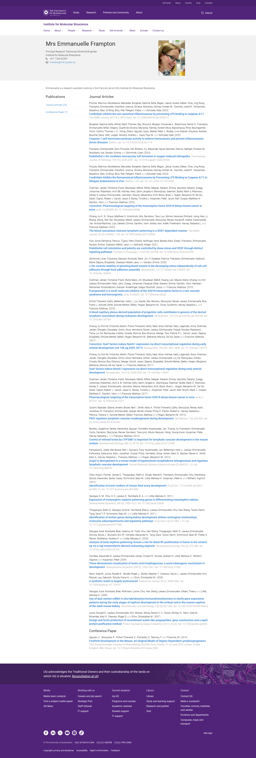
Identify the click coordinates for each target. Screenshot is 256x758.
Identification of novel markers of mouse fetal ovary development (128, 485)
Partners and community (116, 12)
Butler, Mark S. (186, 382)
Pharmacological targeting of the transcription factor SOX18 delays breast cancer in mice (142, 397)
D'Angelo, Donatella (107, 329)
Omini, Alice (124, 329)
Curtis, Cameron (97, 432)
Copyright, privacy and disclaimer (59, 750)
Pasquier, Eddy (151, 283)
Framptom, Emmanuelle (192, 428)
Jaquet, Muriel (136, 411)
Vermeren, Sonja (153, 453)
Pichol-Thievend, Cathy (101, 301)
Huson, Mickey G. (173, 612)
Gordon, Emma (113, 152)
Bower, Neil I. (130, 407)
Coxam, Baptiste (97, 407)
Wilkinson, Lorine (130, 591)
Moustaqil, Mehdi (134, 188)
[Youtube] (67, 733)
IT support (83, 711)
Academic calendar (122, 706)
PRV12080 (126, 742)
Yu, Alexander (151, 149)
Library (150, 696)
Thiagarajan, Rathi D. (100, 510)
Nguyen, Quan (141, 131)
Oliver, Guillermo (168, 304)
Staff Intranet (85, 706)
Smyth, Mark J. (190, 390)
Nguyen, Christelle (138, 428)
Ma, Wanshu (153, 301)
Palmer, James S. (112, 474)
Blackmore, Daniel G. (185, 124)
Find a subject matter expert (58, 701)
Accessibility (82, 750)
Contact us (158, 30)
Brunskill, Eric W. (116, 534)
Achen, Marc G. (171, 453)
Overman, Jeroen (98, 188)
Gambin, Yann (96, 202)
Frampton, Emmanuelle (101, 106)
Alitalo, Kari (156, 223)
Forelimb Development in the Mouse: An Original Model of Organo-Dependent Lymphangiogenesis (147, 640)
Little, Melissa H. (153, 478)
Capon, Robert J (104, 198)
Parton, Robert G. (171, 411)
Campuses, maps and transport (192, 721)
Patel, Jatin (117, 283)
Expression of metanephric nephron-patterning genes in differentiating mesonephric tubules (143, 499)
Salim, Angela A (144, 191)
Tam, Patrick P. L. (173, 333)
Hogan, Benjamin (197, 361)
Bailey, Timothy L (140, 198)
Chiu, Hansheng (197, 474)
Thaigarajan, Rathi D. (133, 474)
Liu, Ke (99, 333)
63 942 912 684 (87, 742)
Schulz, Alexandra (98, 478)
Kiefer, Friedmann (172, 223)
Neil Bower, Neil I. (119, 449)
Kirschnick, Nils (135, 216)
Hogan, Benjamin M (184, 195)
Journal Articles (56, 104)
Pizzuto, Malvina (98, 103)
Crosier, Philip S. (153, 411)
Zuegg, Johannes (133, 283)
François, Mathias (123, 436)
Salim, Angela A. (146, 382)
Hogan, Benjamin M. (148, 304)
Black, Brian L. (166, 386)
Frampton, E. (143, 637)
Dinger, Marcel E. (153, 474)
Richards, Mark (135, 258)
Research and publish (157, 706)
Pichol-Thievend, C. (126, 637)
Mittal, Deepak (151, 188)
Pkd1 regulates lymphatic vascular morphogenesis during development (131, 418)
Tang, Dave (155, 534)
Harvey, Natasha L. (191, 223)
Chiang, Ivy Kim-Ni (98, 326)
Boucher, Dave (96, 135)
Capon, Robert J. (104, 390)
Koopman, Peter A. (172, 478)
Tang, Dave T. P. (97, 513)
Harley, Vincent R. (144, 556)
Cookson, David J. (169, 573)
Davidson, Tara (152, 216)
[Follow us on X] (60, 733)
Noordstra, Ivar (96, 152)
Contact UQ (186, 696)
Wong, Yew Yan (105, 219)
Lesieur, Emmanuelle (109, 195)
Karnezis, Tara (136, 449)
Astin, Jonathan (121, 453)
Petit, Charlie (135, 240)
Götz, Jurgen (111, 135)
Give (198, 3)
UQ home (166, 3)
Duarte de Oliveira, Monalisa (133, 127)
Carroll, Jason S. (123, 390)
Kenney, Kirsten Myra (160, 127)
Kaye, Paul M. (146, 135)
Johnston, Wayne (130, 195)
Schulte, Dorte (106, 304)
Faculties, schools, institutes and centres (195, 708)
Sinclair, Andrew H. (164, 556)
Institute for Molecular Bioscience (66, 24)
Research (91, 12)
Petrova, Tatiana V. (99, 414)
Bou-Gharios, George (152, 333)
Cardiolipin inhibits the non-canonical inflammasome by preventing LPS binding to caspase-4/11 (146, 113)
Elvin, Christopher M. (145, 577)
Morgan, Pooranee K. (163, 124)
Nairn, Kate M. (96, 573)
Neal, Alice (158, 326)
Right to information (99, 750)
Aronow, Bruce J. (98, 534)
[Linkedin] (53, 733)
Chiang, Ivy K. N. (97, 216)
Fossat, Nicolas (181, 329)
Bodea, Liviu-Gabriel (177, 131)
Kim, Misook (136, 612)
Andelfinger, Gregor (135, 287)
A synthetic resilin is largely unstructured (113, 581)
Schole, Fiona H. (121, 577)
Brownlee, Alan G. (98, 616)
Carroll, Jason (190, 333)
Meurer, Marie (181, 280)
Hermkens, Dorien (141, 329)
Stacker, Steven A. (189, 453)
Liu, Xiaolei (140, 301)
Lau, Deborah (105, 577)
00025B (108, 742)
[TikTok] (81, 733)
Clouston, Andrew (197, 131)
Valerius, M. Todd (131, 531)
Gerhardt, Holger (142, 244)
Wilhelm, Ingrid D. (196, 478)
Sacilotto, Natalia (186, 188)
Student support (120, 711)
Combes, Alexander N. (137, 534)
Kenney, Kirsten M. (163, 106)
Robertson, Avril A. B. (111, 382)
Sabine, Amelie (115, 407)
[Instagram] (74, 733)
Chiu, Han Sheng (181, 510)
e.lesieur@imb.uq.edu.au (63, 62)
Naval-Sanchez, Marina (171, 149)
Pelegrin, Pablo (133, 110)
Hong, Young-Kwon (175, 432)
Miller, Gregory (110, 127)
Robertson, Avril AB (110, 191)
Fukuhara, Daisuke (117, 258)
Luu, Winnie (167, 216)
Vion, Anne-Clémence (100, 240)
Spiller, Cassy (115, 478)
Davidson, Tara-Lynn (136, 432)
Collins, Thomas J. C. (107, 131)
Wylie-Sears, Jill (133, 280)
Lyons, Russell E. (113, 573)
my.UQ (115, 696)
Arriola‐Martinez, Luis (105, 223)
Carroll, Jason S (122, 198)
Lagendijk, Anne (187, 326)
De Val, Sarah (173, 336)
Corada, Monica (132, 333)
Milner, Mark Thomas (125, 124)
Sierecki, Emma (168, 188)
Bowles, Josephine (99, 428)
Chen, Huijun (95, 474)
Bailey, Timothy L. (141, 390)
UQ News (48, 706)
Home (47, 30)
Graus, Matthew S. (116, 216)
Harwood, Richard (183, 216)
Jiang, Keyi (199, 216)
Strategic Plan (85, 701)
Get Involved (116, 30)
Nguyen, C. (94, 637)
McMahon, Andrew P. (108, 538)
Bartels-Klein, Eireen (170, 240)
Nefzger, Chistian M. (194, 149)
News (178, 3)
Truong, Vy (173, 428)
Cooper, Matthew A (190, 198)
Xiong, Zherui (126, 131)
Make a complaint (190, 701)
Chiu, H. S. (110, 496)
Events (188, 3)
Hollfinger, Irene (151, 240)
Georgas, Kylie (96, 531)
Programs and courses (124, 701)
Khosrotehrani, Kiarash (113, 287)
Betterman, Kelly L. (123, 301)
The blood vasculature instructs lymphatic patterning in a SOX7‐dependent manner (138, 230)
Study (76, 12)
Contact (208, 3)
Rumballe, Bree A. (140, 510)
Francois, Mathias (118, 202)
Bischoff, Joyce (154, 287)
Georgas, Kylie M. (121, 510)
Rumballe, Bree (113, 531)
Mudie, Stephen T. (150, 573)
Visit (148, 711)
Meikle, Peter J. (158, 131)
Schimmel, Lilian (134, 152)
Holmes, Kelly (128, 191)
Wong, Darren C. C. (153, 612)
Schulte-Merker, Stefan (125, 304)
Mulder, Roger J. (131, 573)
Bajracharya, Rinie (181, 127)
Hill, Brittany (137, 149)
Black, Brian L (166, 195)
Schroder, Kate (153, 110)
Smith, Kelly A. (145, 407)
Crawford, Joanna (124, 106)
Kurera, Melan (179, 103)
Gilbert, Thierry (188, 591)
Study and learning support (160, 701)
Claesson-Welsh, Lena (117, 244)
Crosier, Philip (137, 453)
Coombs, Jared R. (183, 106)
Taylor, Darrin (198, 510)
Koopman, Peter (158, 198)
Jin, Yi (147, 258)
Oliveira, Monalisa (143, 106)
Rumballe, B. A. (136, 496)
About (139, 12)
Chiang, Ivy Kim (197, 280)
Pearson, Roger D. (117, 616)
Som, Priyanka (122, 149)
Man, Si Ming (107, 110)
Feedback (115, 750)
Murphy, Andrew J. (128, 135)
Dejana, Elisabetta (105, 262)
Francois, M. (173, 637)
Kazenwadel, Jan (158, 428)
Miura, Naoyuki (156, 432)
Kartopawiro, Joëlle (99, 449)
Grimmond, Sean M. (133, 478)
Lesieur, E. (122, 496)
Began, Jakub (164, 103)
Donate (144, 30)
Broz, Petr (120, 110)
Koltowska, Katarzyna (100, 453)
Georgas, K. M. (96, 496)
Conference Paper (57, 112)
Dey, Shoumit (144, 124)
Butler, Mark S (184, 191)
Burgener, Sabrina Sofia (144, 103)
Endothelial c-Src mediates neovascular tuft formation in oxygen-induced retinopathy (139, 156)
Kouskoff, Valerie (183, 219)
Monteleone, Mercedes (119, 103)
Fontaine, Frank (116, 188)
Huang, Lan (167, 280)
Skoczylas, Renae (165, 219)
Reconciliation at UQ (85, 676)
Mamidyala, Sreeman (165, 191)
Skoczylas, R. (108, 637)
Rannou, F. (156, 637)
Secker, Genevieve (119, 428)
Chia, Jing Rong (196, 103)
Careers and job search (90, 696)
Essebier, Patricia (160, 258)
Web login (208, 733)
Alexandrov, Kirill (149, 195)
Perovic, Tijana (120, 240)
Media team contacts (55, 696)
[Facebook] (46, 733)
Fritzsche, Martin (118, 326)
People (71, 30)
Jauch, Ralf (173, 198)
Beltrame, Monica (156, 336)
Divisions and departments (195, 714)
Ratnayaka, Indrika (113, 333)
